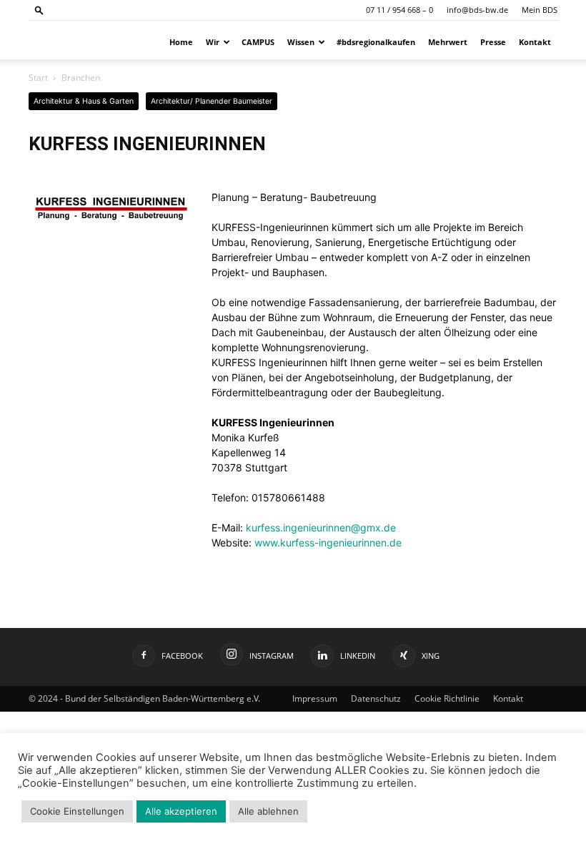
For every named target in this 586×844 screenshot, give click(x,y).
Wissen (300, 41)
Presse (493, 41)
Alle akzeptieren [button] (181, 811)
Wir (212, 41)
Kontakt (535, 41)
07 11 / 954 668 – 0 (399, 9)
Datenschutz (376, 698)
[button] (39, 9)
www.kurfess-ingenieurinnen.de (328, 542)
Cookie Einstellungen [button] (77, 811)
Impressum (314, 698)
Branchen (80, 78)
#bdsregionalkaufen (376, 41)
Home (181, 41)
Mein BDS (539, 9)
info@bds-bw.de (477, 9)
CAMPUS (258, 41)
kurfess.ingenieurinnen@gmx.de (321, 527)
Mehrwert (447, 41)
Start (38, 78)
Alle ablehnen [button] (268, 811)
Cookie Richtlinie (447, 698)
